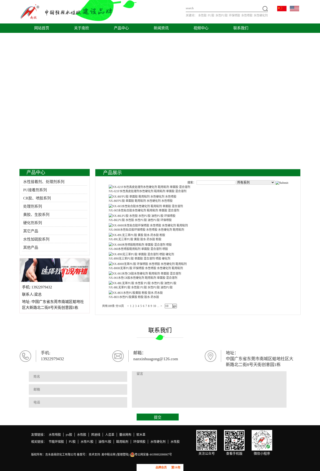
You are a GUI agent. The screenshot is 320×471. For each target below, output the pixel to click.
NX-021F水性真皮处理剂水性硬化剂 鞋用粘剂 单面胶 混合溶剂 (147, 191)
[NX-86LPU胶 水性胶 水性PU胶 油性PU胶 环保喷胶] (142, 216)
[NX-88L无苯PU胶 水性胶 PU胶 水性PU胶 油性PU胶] (142, 283)
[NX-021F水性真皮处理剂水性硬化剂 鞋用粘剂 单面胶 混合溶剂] (149, 187)
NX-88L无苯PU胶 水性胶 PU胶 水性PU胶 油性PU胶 (141, 287)
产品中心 (121, 28)
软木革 (140, 434)
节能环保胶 (56, 441)
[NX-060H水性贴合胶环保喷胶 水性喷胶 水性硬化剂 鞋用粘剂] (148, 225)
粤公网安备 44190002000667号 (153, 454)
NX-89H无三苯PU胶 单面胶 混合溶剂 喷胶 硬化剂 (139, 258)
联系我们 (240, 28)
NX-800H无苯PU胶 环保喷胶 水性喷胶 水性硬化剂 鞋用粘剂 (146, 268)
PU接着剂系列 (35, 190)
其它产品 (30, 231)
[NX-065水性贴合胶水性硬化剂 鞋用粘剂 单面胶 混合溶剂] (146, 206)
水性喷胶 (247, 15)
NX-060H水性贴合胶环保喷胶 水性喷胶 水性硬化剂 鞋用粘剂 (146, 229)
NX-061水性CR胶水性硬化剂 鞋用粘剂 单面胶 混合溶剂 (143, 278)
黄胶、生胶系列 (36, 215)
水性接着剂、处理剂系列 (43, 182)
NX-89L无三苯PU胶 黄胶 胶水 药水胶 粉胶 (135, 239)
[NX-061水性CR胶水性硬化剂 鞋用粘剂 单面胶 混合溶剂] (145, 273)
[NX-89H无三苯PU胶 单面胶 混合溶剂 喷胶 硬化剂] (141, 254)
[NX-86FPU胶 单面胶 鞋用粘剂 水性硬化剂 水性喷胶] (142, 196)
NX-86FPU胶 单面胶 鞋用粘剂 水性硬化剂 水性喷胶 (141, 201)
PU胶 (211, 15)
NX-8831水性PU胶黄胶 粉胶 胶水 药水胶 (134, 297)
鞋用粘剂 (122, 441)
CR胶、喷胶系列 (37, 198)
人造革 (109, 434)
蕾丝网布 (125, 434)
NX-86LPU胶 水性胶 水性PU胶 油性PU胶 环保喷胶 (140, 220)
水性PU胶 (222, 15)
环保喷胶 (234, 15)
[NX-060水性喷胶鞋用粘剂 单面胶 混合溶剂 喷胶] (140, 244)
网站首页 (41, 28)
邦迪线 (95, 434)
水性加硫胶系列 (36, 239)
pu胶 (69, 434)
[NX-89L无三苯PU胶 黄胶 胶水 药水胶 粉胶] (137, 235)
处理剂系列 (32, 206)
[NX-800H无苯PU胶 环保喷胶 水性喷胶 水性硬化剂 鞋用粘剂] (148, 264)
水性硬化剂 (261, 15)
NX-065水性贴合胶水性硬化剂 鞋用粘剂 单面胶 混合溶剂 (144, 210)
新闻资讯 (161, 28)
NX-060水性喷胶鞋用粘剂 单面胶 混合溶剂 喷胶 (138, 249)
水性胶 (202, 15)
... (158, 306)
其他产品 (30, 247)
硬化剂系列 (32, 223)
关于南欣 (81, 28)
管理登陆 (122, 454)
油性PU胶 (104, 441)
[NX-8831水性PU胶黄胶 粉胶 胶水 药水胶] (136, 293)
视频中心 (200, 28)
